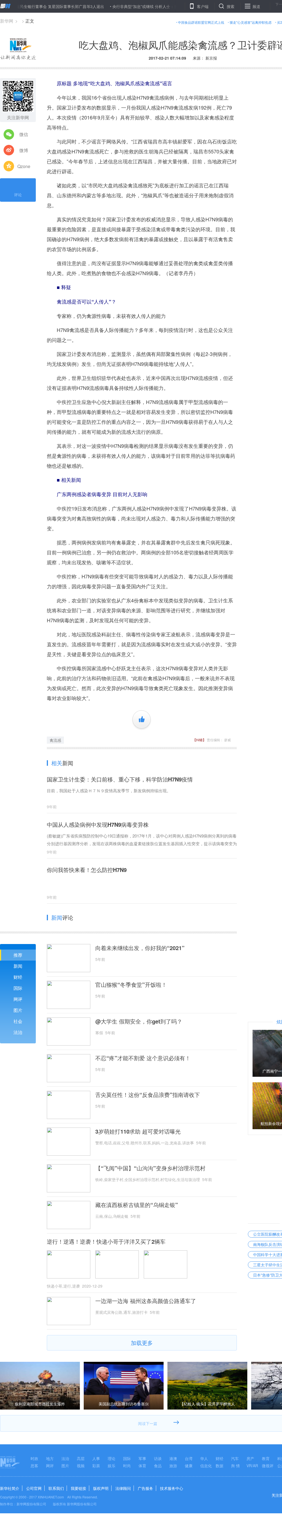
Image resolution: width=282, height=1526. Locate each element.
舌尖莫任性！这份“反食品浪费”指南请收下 (147, 1095)
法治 (17, 1032)
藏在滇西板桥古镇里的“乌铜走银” (136, 1205)
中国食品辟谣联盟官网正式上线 (201, 22)
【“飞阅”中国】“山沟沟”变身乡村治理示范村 (150, 1168)
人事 (96, 1458)
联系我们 (56, 1488)
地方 (50, 1458)
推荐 (17, 955)
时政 (34, 1458)
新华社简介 (9, 1488)
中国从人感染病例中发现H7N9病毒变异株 (98, 824)
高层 (81, 1458)
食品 (158, 1465)
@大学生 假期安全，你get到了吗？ (138, 1021)
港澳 (173, 1458)
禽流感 (55, 740)
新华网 (6, 21)
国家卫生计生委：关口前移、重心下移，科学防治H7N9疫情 (120, 779)
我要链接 (78, 1488)
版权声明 (101, 1488)
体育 (142, 1465)
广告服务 (145, 1488)
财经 (17, 977)
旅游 (173, 1465)
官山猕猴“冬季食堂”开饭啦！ (131, 984)
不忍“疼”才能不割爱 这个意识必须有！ (143, 1058)
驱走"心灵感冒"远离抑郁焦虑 (251, 22)
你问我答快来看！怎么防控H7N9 (87, 870)
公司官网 (34, 1488)
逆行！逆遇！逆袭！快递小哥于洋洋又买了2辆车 (106, 1241)
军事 (142, 1458)
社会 (17, 1021)
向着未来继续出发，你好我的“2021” (140, 948)
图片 (17, 1010)
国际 (17, 988)
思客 (34, 1465)
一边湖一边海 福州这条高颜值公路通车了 (145, 1301)
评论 (18, 194)
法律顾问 (123, 1488)
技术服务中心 (171, 1488)
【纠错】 (199, 739)
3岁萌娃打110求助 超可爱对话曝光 (138, 1131)
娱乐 (111, 1465)
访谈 (158, 1458)
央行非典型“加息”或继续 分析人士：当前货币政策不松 (132, 6)
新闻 (17, 966)
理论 (111, 1458)
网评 (17, 999)
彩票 (96, 1465)
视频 (81, 1465)
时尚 (127, 1465)
